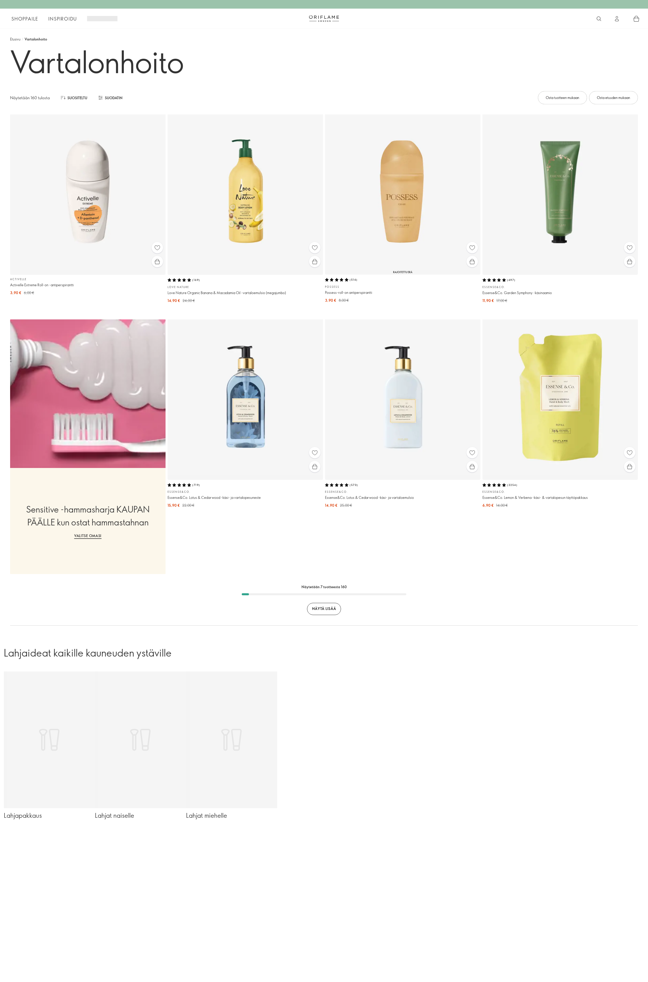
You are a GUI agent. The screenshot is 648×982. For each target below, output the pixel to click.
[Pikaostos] (157, 261)
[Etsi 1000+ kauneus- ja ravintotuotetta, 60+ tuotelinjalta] (599, 19)
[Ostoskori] (636, 18)
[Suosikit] (157, 247)
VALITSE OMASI (88, 535)
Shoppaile (24, 19)
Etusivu (15, 39)
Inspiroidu (62, 19)
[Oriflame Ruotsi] (324, 18)
